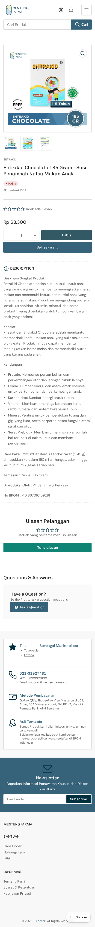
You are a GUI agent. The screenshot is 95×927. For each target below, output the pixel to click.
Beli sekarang (48, 247)
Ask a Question (32, 607)
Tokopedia (31, 650)
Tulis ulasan (47, 547)
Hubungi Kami (14, 852)
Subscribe (78, 799)
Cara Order (12, 846)
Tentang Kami (14, 881)
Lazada (29, 655)
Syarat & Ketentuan (19, 887)
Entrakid (9, 159)
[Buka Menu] (86, 10)
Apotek (41, 921)
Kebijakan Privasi (17, 893)
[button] (13, 209)
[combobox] (47, 24)
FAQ (6, 858)
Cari (84, 24)
